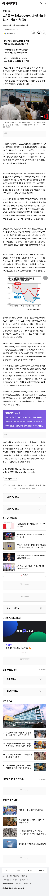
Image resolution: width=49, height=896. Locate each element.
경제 (4, 11)
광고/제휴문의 (14, 876)
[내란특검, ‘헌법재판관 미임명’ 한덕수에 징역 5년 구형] (9, 539)
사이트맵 (41, 870)
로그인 (8, 870)
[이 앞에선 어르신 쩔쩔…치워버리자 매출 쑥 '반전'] (10, 825)
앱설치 (19, 870)
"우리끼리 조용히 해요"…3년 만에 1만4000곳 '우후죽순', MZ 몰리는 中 (24, 426)
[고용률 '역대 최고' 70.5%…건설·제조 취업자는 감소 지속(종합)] (24, 293)
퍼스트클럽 (6, 880)
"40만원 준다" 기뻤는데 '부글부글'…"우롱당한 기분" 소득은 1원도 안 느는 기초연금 (24, 422)
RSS (28, 880)
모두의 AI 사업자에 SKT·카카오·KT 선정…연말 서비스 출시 (31, 567)
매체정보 (26, 883)
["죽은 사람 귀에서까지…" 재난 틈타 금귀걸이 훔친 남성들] (40, 760)
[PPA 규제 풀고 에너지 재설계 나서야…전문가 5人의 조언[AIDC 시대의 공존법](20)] (9, 550)
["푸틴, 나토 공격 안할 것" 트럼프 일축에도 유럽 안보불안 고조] (9, 560)
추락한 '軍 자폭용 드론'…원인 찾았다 (32, 844)
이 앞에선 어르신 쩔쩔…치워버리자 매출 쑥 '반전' (32, 821)
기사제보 (22, 880)
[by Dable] (42, 780)
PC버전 (30, 870)
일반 (9, 11)
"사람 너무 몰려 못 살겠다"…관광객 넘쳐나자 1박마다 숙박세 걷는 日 (24, 417)
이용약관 (18, 883)
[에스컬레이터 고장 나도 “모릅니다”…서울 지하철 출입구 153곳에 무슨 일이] (10, 836)
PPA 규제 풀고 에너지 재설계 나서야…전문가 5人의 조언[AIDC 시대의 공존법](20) (31, 546)
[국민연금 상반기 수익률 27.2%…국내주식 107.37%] (9, 529)
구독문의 (14, 880)
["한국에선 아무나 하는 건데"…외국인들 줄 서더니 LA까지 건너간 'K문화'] (40, 749)
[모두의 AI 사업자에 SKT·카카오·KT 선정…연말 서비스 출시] (9, 571)
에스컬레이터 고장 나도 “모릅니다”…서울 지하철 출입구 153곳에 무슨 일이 (32, 832)
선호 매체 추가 (10, 33)
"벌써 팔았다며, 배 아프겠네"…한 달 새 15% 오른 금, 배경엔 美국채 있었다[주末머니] (18, 768)
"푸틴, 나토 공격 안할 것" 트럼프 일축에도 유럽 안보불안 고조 (31, 556)
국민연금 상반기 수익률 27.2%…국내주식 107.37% (31, 525)
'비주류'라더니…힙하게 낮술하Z (31, 810)
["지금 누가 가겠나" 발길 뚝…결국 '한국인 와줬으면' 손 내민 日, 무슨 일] (40, 738)
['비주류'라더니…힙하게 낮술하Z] (10, 814)
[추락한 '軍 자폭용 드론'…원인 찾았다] (10, 848)
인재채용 (24, 876)
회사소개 (5, 876)
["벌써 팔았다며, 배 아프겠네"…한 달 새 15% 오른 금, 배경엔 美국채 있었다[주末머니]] (40, 771)
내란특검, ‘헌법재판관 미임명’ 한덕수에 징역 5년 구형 (31, 535)
